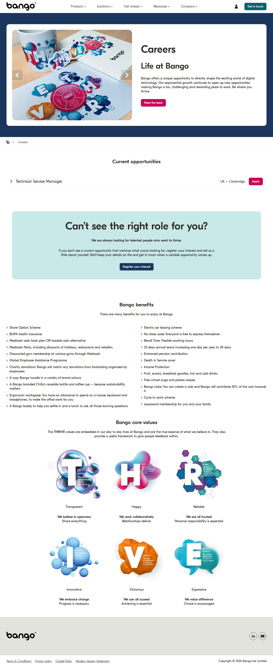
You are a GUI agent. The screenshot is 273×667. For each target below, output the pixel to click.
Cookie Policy (64, 661)
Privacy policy (43, 661)
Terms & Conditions (18, 661)
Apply (256, 181)
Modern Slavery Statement (92, 661)
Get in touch (255, 6)
